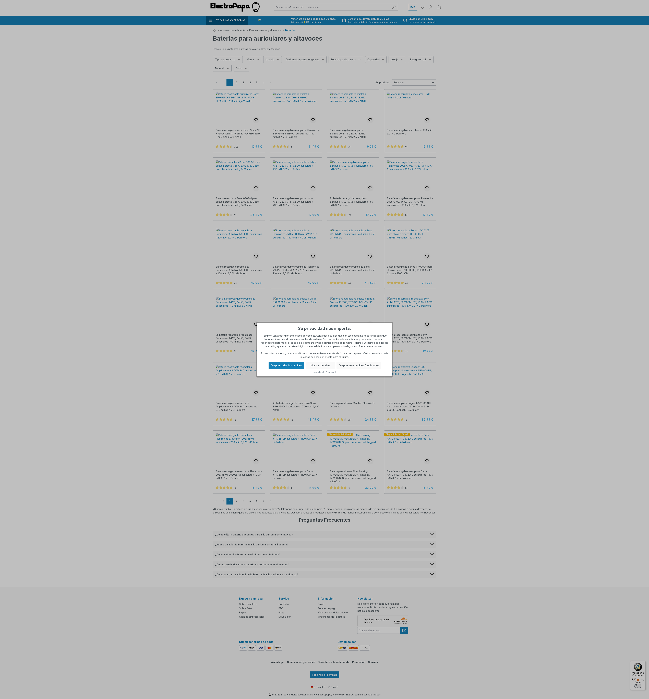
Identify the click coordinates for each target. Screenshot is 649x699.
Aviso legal (319, 372)
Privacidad (331, 372)
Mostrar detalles (320, 365)
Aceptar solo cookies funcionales (359, 365)
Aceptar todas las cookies (286, 365)
